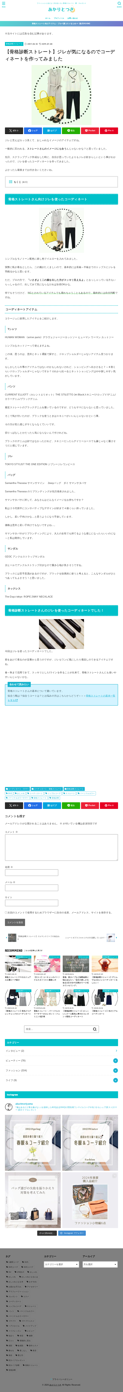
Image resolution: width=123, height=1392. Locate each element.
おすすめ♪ (33, 1282)
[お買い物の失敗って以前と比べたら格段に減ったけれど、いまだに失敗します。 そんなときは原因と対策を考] (33, 1200)
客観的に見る (25, 1341)
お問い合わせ (73, 18)
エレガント (13, 1296)
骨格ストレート (40, 798)
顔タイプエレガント (17, 1360)
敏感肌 (20, 1346)
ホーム (47, 18)
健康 (31, 1336)
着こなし (23, 1351)
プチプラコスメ (27, 1321)
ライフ (11, 1080)
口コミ (11, 1341)
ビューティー (16, 1060)
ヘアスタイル (14, 1326)
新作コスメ (33, 1346)
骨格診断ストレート (14, 44)
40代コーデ (28, 1267)
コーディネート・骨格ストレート (48, 789)
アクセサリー (32, 1287)
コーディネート (36, 793)
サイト (8, 897)
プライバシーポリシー (62, 1379)
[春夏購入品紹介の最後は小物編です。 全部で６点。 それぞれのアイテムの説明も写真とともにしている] (90, 1200)
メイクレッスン (15, 1331)
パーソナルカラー (87, 793)
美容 (34, 1351)
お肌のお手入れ (15, 1287)
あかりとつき (55, 1385)
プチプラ (12, 1321)
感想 (10, 1346)
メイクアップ (30, 1326)
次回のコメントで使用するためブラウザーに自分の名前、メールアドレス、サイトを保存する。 (60, 912)
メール (10, 882)
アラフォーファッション (19, 1292)
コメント (11, 832)
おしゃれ (21, 793)
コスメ (26, 1296)
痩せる (11, 1351)
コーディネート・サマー (18, 789)
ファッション (16, 1070)
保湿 (21, 1336)
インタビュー (15, 1050)
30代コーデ (13, 1267)
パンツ (11, 1311)
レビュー (30, 1331)
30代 (10, 793)
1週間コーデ (14, 1262)
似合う (11, 1336)
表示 (25, 182)
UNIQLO (20, 1272)
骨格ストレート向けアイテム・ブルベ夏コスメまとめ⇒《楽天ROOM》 (61, 24)
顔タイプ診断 (14, 1365)
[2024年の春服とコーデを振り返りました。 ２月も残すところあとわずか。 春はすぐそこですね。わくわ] (33, 1143)
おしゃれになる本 (16, 1282)
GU (10, 1272)
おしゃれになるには (29, 1277)
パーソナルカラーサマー (18, 798)
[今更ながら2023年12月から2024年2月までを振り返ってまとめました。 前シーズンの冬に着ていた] (90, 1143)
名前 (9, 867)
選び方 (20, 1355)
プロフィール (59, 18)
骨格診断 (55, 798)
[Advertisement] (61, 744)
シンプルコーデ (54, 793)
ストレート (70, 793)
